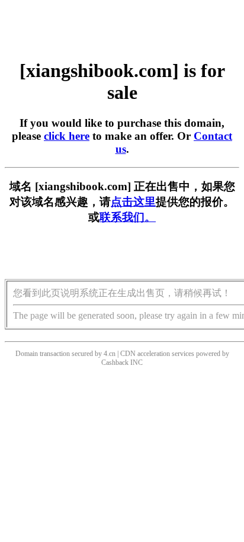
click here (66, 136)
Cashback (115, 362)
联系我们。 (127, 217)
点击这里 (133, 201)
